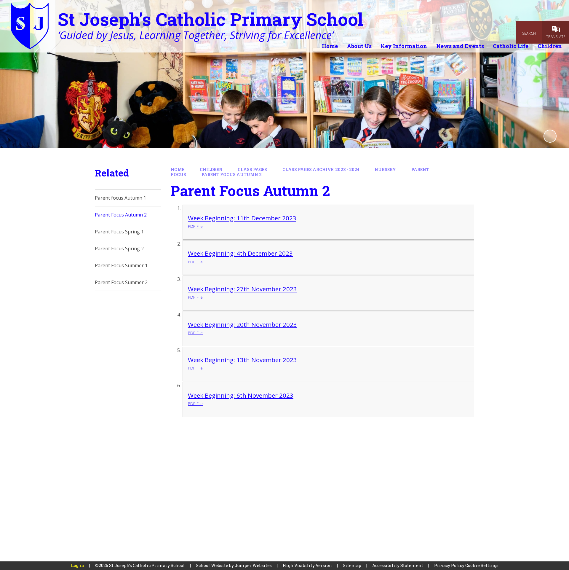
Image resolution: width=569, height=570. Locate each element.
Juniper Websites (253, 565)
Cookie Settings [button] (481, 565)
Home (177, 169)
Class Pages (252, 169)
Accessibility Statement (397, 565)
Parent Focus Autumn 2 (232, 174)
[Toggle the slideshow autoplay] (550, 136)
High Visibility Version (307, 565)
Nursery (385, 169)
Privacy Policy (449, 565)
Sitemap (352, 565)
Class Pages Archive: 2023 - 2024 (320, 169)
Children (211, 169)
